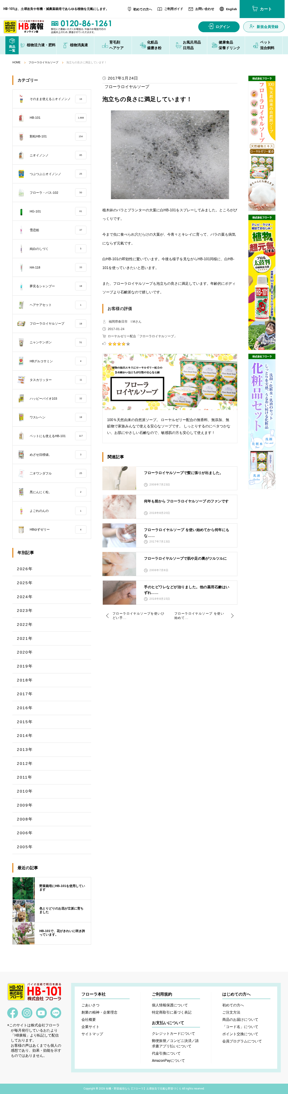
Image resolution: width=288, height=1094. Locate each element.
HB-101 (57, 117)
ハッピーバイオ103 (56, 398)
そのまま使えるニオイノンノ (56, 99)
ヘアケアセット (55, 305)
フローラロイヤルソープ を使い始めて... (199, 616)
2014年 (25, 735)
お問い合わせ (204, 9)
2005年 (25, 847)
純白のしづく (55, 249)
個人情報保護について (170, 1005)
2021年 (25, 638)
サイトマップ (92, 1034)
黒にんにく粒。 (55, 492)
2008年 (25, 819)
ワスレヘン (56, 417)
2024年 (25, 597)
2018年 (25, 680)
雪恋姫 (56, 230)
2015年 (25, 722)
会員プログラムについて (242, 1041)
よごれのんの (55, 511)
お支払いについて (168, 1023)
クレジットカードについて (173, 1033)
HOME (16, 62)
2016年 (25, 708)
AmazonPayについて (168, 1060)
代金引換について (166, 1053)
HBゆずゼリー (55, 529)
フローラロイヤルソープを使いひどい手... (138, 616)
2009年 (25, 805)
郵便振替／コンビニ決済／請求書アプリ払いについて (175, 1043)
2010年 (25, 791)
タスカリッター (56, 380)
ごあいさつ (90, 1005)
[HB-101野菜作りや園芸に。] (261, 282)
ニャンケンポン (56, 342)
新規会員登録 (267, 27)
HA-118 (56, 267)
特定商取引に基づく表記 (171, 1012)
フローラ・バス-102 (56, 192)
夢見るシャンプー (56, 286)
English (231, 9)
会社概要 (88, 1019)
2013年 (25, 749)
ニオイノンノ (56, 155)
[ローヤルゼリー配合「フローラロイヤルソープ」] (261, 143)
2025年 (25, 583)
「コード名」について (240, 1027)
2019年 (25, 666)
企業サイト (90, 1027)
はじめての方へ (236, 994)
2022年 (25, 624)
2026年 (25, 569)
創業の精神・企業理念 (99, 1012)
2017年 (25, 694)
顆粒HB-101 (56, 136)
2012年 (25, 763)
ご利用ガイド (173, 9)
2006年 (25, 833)
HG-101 (56, 211)
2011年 (25, 777)
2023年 (25, 610)
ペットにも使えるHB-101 (56, 436)
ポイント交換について (240, 1034)
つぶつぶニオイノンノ (56, 174)
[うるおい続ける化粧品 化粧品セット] (261, 421)
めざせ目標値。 (55, 454)
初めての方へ (142, 9)
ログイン (223, 27)
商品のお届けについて (240, 1019)
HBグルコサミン (55, 361)
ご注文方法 (231, 1012)
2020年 (25, 652)
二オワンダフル (56, 473)
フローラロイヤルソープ (43, 62)
